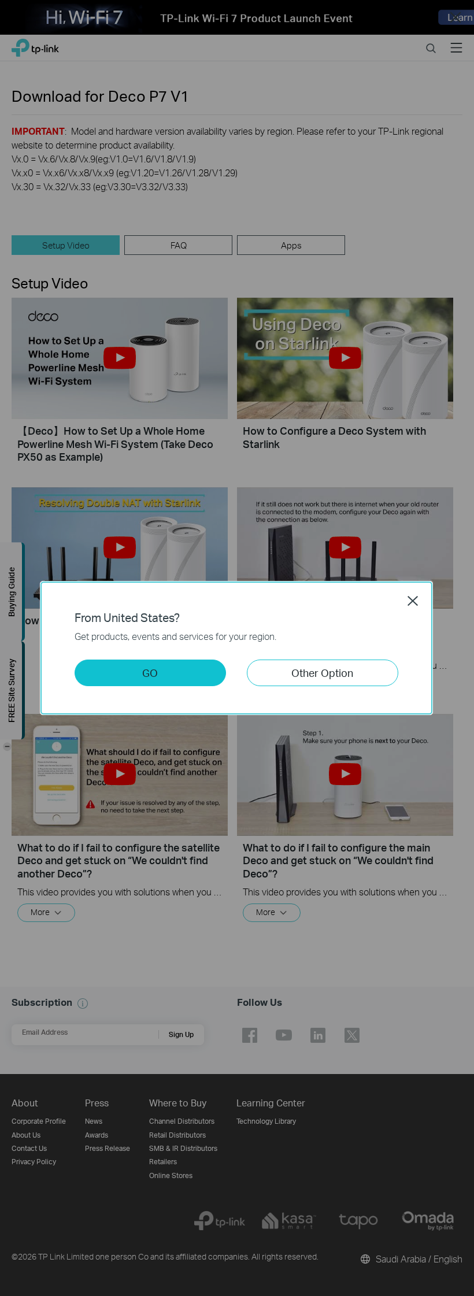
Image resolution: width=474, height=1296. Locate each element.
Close (413, 600)
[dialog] (237, 648)
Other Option (322, 672)
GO (150, 672)
